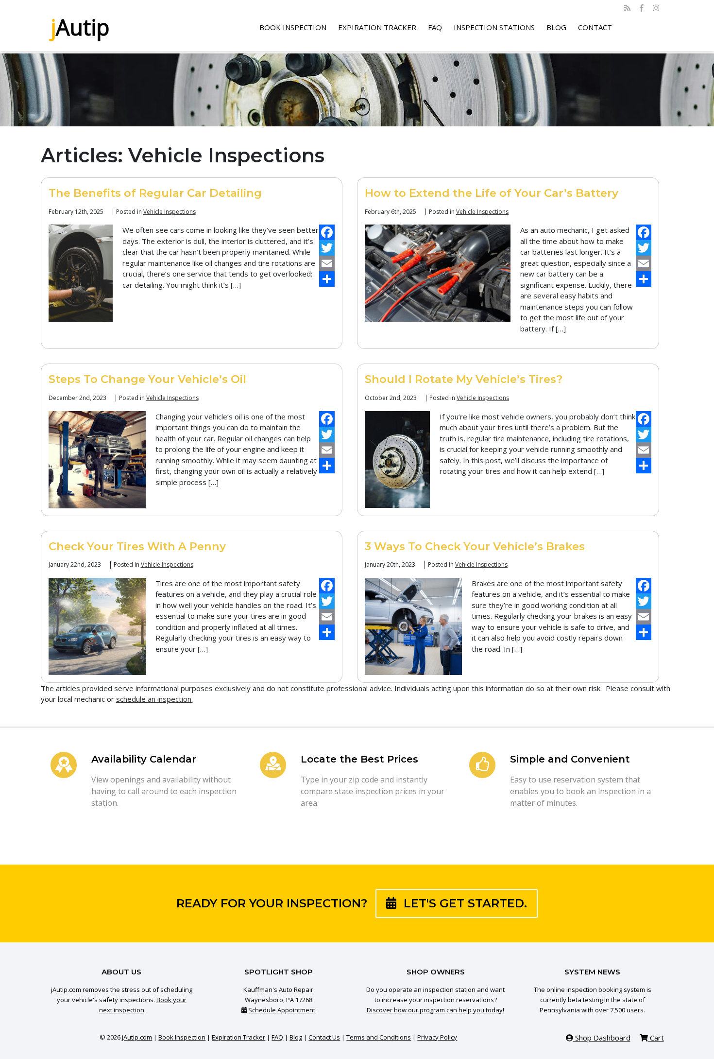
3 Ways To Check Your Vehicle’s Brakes (475, 546)
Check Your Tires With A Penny (137, 546)
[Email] (327, 263)
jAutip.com (137, 1037)
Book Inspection (292, 27)
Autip (80, 27)
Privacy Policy (437, 1037)
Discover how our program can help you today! (435, 1010)
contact (595, 27)
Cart (656, 1037)
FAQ (277, 1037)
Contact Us (324, 1037)
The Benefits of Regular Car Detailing (155, 193)
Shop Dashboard (601, 1037)
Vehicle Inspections (169, 212)
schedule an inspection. (154, 699)
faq (435, 27)
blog (556, 27)
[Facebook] (327, 232)
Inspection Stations (494, 27)
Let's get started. (463, 903)
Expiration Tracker (377, 27)
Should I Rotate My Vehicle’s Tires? (463, 379)
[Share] (327, 279)
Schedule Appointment (281, 1010)
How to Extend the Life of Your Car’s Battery (491, 193)
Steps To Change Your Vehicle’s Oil (147, 379)
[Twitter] (327, 248)
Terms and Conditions (378, 1037)
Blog (295, 1037)
